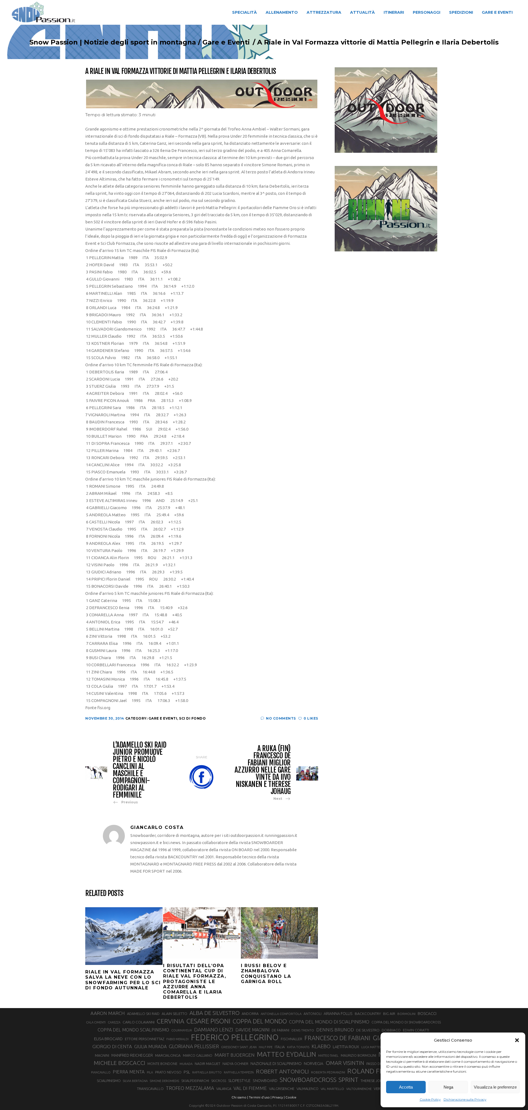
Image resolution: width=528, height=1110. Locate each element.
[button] (517, 1040)
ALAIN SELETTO (174, 1013)
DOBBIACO (391, 1030)
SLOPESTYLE (239, 1080)
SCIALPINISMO (109, 1080)
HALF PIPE (266, 1047)
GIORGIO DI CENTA (112, 1046)
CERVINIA (170, 1021)
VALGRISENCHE (281, 1088)
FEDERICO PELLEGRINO (235, 1037)
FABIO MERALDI (177, 1039)
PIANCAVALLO (101, 1072)
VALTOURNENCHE (359, 1088)
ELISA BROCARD (108, 1038)
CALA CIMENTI (96, 1022)
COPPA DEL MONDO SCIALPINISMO (133, 1029)
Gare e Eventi (226, 42)
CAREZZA (114, 1022)
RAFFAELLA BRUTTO (207, 1072)
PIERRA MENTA (129, 1071)
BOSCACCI (427, 1013)
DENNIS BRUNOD (335, 1029)
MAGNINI (102, 1055)
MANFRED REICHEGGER (132, 1055)
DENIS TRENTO (303, 1030)
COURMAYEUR (181, 1030)
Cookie (290, 1097)
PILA (150, 1072)
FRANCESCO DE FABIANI (337, 1037)
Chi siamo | (240, 1097)
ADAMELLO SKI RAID (143, 1013)
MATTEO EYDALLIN (286, 1054)
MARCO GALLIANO (197, 1055)
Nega (448, 1087)
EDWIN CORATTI (416, 1030)
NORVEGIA (313, 1063)
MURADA (186, 1063)
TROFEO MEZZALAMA (190, 1088)
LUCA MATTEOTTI (374, 1047)
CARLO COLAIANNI (139, 1022)
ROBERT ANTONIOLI (282, 1071)
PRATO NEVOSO (168, 1072)
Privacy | (278, 1097)
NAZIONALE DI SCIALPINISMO (276, 1063)
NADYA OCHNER (235, 1063)
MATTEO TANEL (328, 1055)
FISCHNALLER (291, 1039)
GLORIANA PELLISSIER (194, 1046)
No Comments (281, 718)
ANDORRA (250, 1013)
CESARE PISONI (208, 1021)
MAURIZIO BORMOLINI (358, 1055)
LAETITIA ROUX (346, 1046)
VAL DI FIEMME (250, 1088)
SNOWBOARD (265, 1080)
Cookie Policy (430, 1099)
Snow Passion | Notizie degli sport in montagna (112, 42)
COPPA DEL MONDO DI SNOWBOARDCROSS (406, 1022)
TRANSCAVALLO (150, 1089)
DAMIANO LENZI (213, 1029)
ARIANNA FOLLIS (338, 1013)
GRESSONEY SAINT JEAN (239, 1047)
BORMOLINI (406, 1013)
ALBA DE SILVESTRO (214, 1013)
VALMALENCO (307, 1088)
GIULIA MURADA (150, 1046)
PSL (187, 1072)
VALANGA (223, 1088)
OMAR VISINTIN (345, 1063)
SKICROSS (218, 1081)
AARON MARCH (107, 1013)
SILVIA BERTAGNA (135, 1081)
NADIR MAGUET (207, 1064)
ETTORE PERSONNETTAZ (144, 1039)
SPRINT (348, 1079)
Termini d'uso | (260, 1097)
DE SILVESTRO (368, 1030)
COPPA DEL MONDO (260, 1021)
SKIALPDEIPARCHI (195, 1081)
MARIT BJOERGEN (235, 1055)
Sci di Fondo (192, 718)
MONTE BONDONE (162, 1063)
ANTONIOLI (312, 1013)
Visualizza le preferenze (495, 1087)
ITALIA (280, 1047)
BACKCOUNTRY (368, 1013)
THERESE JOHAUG (375, 1081)
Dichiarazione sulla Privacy (465, 1099)
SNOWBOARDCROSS (308, 1079)
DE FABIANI (280, 1030)
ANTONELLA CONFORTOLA (281, 1013)
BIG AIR (389, 1013)
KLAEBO (321, 1046)
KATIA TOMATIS (298, 1047)
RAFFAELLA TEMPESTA (239, 1072)
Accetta (406, 1087)
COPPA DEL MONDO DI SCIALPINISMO (329, 1021)
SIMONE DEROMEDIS (164, 1081)
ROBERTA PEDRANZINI (328, 1072)
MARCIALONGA (168, 1055)
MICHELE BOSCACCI (119, 1062)
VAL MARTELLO (332, 1088)
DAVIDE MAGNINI (252, 1029)
